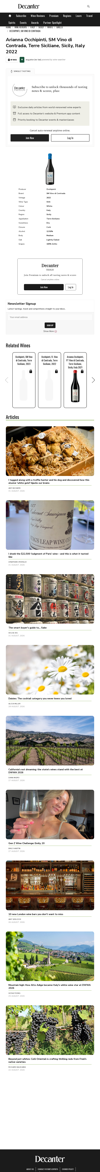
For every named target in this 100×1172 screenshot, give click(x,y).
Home (8, 27)
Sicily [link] (41, 27)
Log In (70, 138)
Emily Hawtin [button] (14, 848)
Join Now (30, 138)
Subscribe (21, 16)
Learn (79, 16)
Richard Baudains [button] (17, 1067)
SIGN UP (50, 325)
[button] (20, 71)
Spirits (11, 23)
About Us (30, 1169)
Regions (67, 16)
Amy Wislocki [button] (14, 919)
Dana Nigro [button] (14, 777)
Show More (48, 331)
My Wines (14, 60)
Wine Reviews (38, 16)
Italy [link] (32, 27)
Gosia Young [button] (14, 993)
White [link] (50, 27)
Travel (89, 16)
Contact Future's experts (48, 1169)
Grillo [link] (59, 27)
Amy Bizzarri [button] (14, 488)
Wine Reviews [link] (20, 27)
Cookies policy (68, 1169)
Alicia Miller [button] (14, 704)
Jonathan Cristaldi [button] (17, 562)
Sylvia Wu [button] (13, 633)
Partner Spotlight (52, 23)
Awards (35, 23)
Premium (54, 16)
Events (23, 23)
